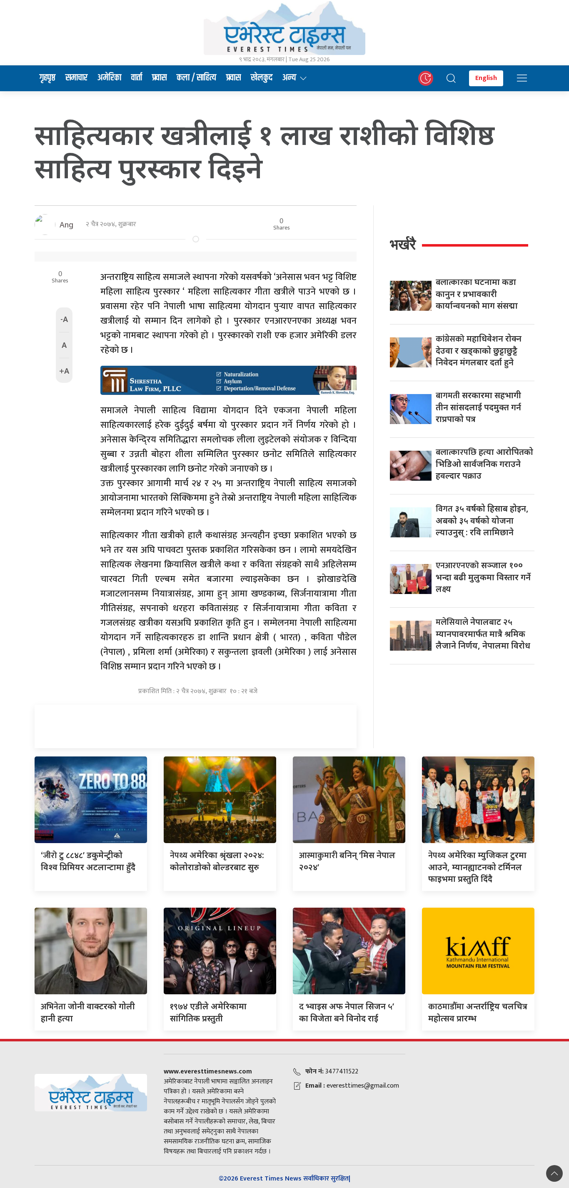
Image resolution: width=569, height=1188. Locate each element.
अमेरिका (109, 78)
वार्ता (136, 78)
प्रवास (159, 78)
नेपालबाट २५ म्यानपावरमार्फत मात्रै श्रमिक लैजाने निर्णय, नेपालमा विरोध (483, 633)
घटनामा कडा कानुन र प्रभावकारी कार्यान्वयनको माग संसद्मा (477, 293)
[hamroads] (228, 379)
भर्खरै (403, 244)
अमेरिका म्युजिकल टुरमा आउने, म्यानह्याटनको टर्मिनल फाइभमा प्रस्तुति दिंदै (477, 866)
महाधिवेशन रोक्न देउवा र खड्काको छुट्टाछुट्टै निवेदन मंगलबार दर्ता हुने (479, 350)
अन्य (289, 78)
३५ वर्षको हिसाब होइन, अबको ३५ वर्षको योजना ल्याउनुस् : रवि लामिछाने (482, 520)
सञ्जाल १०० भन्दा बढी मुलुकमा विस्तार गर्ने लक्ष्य (483, 576)
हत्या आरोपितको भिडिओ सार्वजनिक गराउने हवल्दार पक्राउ (484, 463)
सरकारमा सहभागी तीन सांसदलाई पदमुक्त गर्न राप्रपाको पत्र (478, 406)
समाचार (76, 78)
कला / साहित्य (196, 78)
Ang (66, 225)
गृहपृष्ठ (47, 78)
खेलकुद (261, 78)
